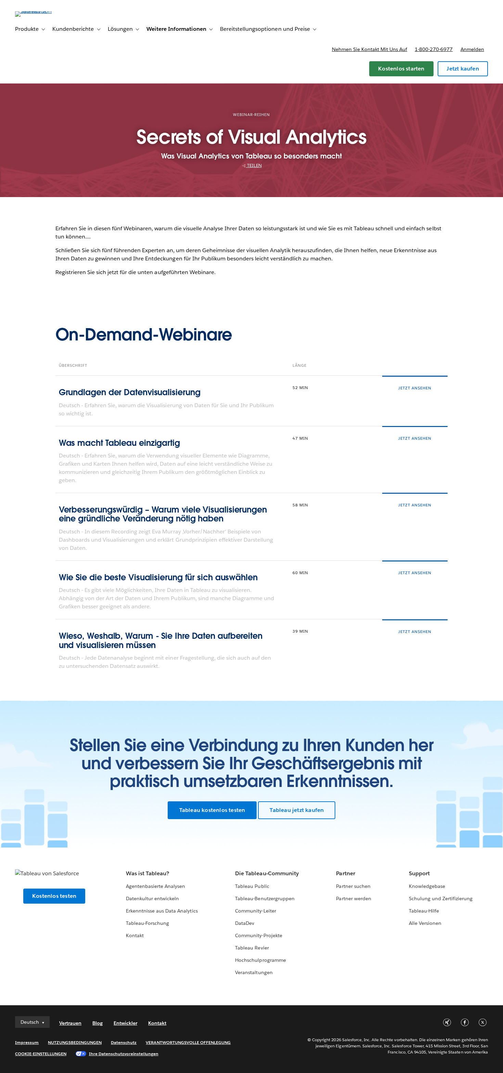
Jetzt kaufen (463, 68)
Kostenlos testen (54, 896)
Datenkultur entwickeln (152, 898)
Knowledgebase (427, 886)
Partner (345, 873)
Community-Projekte (258, 935)
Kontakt (135, 935)
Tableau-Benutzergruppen (264, 898)
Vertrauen (70, 1023)
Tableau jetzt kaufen (297, 810)
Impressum (27, 1042)
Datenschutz (124, 1042)
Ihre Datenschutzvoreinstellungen (123, 1054)
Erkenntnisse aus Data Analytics (162, 911)
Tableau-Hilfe (424, 911)
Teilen (254, 165)
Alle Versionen (425, 923)
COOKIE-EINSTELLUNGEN (40, 1054)
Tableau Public (252, 886)
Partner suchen (353, 886)
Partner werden (353, 898)
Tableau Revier (252, 948)
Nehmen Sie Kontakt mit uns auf (369, 49)
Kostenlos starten (401, 68)
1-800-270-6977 (434, 49)
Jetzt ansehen (414, 388)
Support (419, 873)
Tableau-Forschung (147, 923)
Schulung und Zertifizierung (441, 898)
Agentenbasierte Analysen (155, 886)
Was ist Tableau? (147, 873)
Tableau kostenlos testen (212, 810)
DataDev (244, 923)
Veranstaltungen (253, 972)
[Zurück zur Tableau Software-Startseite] (40, 11)
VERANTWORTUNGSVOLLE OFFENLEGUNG (188, 1042)
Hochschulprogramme (260, 960)
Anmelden (472, 49)
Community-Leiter (255, 911)
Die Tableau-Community (266, 873)
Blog (97, 1023)
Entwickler (125, 1023)
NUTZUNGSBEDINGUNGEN (75, 1042)
